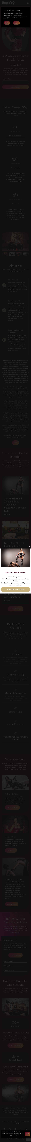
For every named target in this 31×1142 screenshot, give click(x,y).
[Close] (29, 546)
